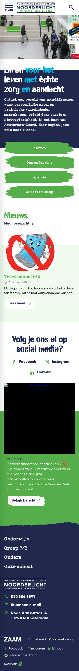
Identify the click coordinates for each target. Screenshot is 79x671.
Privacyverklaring (61, 639)
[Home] (36, 7)
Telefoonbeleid (22, 276)
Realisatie (10, 664)
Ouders (12, 557)
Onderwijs (16, 538)
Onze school (18, 566)
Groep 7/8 (15, 548)
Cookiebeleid (36, 639)
